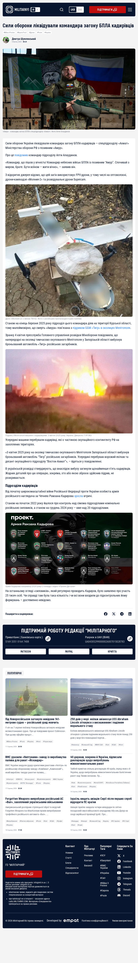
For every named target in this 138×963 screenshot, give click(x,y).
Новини (69, 852)
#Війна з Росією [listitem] (104, 884)
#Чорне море (47, 741)
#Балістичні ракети (43, 779)
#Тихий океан (82, 786)
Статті (68, 857)
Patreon (26, 651)
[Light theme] (33, 10)
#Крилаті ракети (12, 783)
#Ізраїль (106, 821)
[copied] (48, 638)
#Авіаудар (74, 821)
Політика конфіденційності (95, 920)
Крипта (112, 651)
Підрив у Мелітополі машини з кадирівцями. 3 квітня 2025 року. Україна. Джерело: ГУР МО (48, 435)
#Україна (47, 32)
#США (114, 745)
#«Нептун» (9, 779)
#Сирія (80, 825)
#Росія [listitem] (103, 895)
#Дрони (31, 32)
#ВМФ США (99, 745)
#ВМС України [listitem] (104, 866)
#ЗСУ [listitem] (102, 855)
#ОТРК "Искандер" (26, 783)
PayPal (69, 651)
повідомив (21, 155)
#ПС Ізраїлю (115, 821)
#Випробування (11, 821)
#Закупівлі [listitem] (105, 860)
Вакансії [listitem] (88, 865)
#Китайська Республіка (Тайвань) (118, 783)
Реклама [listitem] (88, 855)
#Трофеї (59, 821)
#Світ (107, 745)
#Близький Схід (86, 745)
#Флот (38, 741)
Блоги (68, 862)
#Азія (73, 783)
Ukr (73, 9)
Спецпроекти (71, 868)
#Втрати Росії (21, 32)
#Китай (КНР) (98, 783)
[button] (129, 10)
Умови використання (122, 920)
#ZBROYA (19, 779)
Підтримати (104, 9)
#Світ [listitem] (103, 878)
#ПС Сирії (125, 821)
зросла (78, 496)
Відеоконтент (72, 873)
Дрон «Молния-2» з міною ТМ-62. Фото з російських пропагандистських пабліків (43, 319)
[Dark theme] (37, 10)
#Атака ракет (29, 779)
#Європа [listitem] (104, 890)
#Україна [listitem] (104, 873)
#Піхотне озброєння (26, 821)
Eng (80, 9)
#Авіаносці (75, 745)
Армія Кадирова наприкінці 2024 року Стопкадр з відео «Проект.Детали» (40, 586)
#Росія (39, 32)
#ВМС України (58, 779)
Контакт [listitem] (88, 860)
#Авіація (84, 821)
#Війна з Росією (9, 32)
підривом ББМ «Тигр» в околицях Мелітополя (101, 328)
